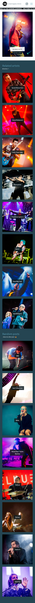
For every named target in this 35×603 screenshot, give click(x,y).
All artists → (5, 69)
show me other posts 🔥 (10, 337)
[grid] (17, 35)
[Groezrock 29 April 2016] (17, 13)
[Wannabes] (4, 3)
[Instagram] (27, 4)
